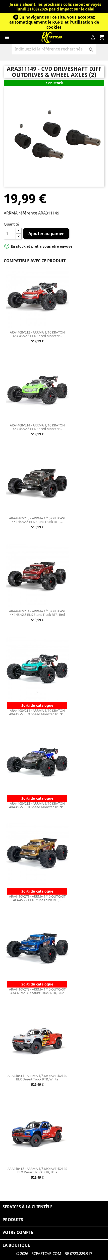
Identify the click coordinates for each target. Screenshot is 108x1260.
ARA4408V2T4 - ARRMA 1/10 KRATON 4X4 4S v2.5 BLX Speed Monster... (37, 426)
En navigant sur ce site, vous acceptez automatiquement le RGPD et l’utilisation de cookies (54, 22)
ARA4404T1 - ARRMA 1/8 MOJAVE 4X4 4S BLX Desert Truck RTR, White (37, 1077)
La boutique (16, 1245)
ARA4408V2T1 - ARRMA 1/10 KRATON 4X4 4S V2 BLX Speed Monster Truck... (37, 712)
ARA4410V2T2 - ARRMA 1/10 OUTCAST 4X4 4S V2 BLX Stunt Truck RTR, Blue (37, 991)
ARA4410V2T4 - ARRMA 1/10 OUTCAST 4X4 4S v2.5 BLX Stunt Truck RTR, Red (37, 612)
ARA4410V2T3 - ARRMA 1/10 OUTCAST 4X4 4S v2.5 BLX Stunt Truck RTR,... (37, 519)
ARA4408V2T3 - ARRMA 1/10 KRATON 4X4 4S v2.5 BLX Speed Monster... (37, 334)
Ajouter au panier (46, 233)
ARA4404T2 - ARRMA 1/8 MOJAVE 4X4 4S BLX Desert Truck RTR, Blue (37, 1170)
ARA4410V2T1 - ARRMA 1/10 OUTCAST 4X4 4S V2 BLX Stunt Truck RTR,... (37, 898)
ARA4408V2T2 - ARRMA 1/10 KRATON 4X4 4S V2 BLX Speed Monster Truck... (37, 805)
